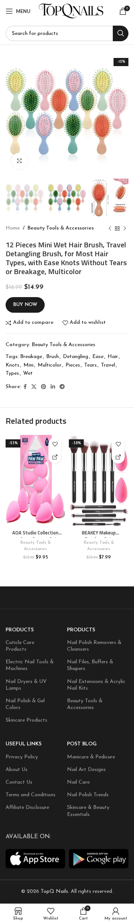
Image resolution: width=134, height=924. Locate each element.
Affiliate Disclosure (27, 807)
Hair (113, 356)
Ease (97, 356)
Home (13, 228)
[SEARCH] (120, 33)
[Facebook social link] (25, 387)
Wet (28, 373)
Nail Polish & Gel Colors (25, 704)
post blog (82, 744)
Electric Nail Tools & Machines (30, 665)
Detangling (75, 356)
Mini (28, 365)
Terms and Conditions (30, 795)
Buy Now (25, 304)
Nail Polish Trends (88, 795)
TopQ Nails (54, 891)
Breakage (31, 356)
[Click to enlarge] (19, 161)
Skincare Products (26, 720)
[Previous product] (110, 228)
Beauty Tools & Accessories (61, 228)
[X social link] (34, 387)
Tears (90, 365)
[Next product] (124, 228)
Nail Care (78, 782)
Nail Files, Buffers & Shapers (90, 665)
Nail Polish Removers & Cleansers (94, 646)
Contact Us (19, 782)
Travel (108, 365)
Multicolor (49, 365)
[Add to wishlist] (54, 443)
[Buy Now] (54, 456)
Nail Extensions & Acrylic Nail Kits (96, 685)
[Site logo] (71, 11)
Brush (52, 356)
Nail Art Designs (86, 769)
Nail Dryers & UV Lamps (26, 685)
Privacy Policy (22, 757)
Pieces (73, 365)
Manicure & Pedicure (91, 757)
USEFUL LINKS (24, 744)
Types (12, 373)
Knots (12, 365)
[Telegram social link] (62, 387)
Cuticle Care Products (20, 646)
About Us (17, 769)
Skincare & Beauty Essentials (88, 811)
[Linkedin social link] (52, 387)
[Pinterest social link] (43, 387)
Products (20, 630)
